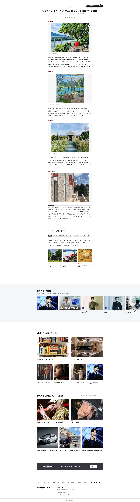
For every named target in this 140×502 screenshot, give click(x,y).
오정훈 (69, 17)
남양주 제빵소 (62, 242)
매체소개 (38, 482)
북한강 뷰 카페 (87, 240)
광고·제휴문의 (78, 482)
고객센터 (44, 482)
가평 (88, 235)
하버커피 (68, 242)
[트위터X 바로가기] (102, 482)
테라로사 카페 (62, 240)
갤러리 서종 (80, 245)
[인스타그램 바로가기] (94, 482)
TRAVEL (45, 2)
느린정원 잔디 (58, 245)
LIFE (41, 2)
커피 (73, 242)
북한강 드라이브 (68, 235)
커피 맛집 (77, 242)
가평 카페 (67, 237)
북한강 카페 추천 (84, 237)
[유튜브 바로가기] (97, 482)
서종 (80, 235)
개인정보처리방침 (56, 482)
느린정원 (83, 242)
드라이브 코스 (61, 235)
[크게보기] (89, 26)
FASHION (83, 395)
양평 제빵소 (56, 242)
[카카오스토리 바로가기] (99, 482)
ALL (79, 395)
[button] (89, 37)
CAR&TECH (100, 395)
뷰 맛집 (72, 237)
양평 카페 (61, 237)
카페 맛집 (77, 237)
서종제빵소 (75, 240)
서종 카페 (56, 240)
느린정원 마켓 (51, 245)
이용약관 (63, 482)
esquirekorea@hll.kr (63, 492)
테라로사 (50, 240)
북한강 (50, 235)
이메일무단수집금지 (70, 482)
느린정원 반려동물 (66, 245)
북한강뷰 (81, 240)
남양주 (50, 237)
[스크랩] (99, 2)
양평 (84, 235)
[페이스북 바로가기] (91, 482)
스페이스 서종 (73, 245)
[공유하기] (102, 2)
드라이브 (55, 235)
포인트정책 (49, 482)
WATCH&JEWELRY (93, 395)
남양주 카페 (56, 237)
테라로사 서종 (69, 240)
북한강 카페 (76, 235)
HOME (38, 2)
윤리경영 (84, 482)
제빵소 (50, 242)
